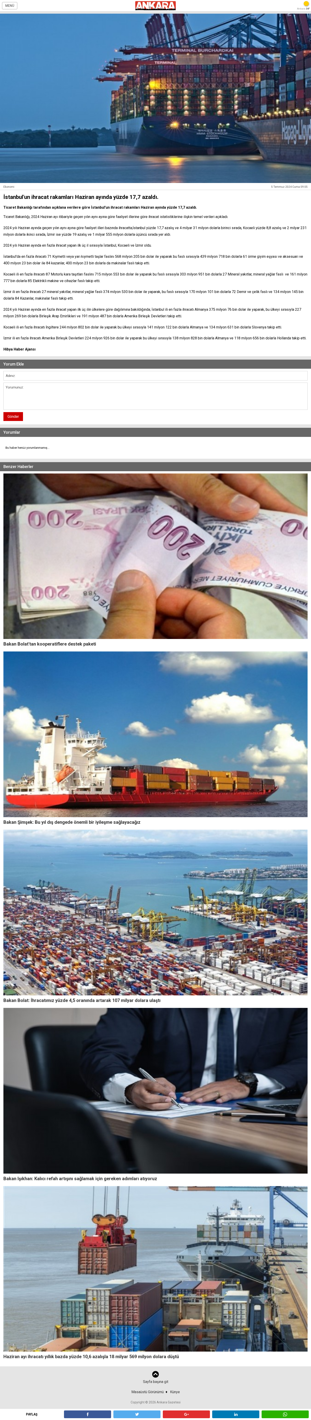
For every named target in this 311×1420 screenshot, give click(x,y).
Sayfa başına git (155, 1382)
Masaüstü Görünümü (147, 1392)
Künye (175, 1392)
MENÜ (9, 6)
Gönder (13, 416)
